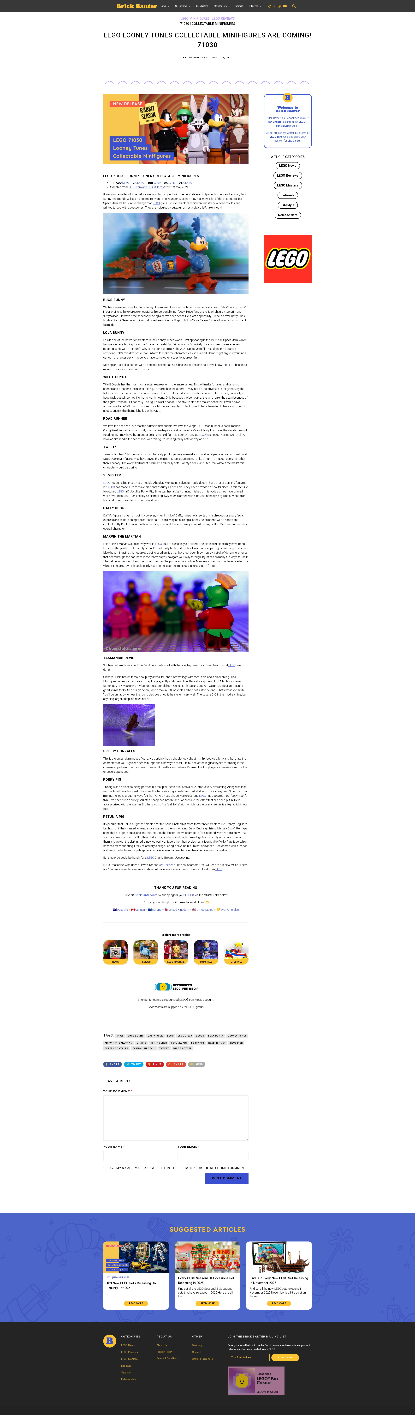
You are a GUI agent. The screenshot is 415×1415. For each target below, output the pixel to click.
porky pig (197, 1042)
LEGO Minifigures (195, 18)
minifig (141, 1042)
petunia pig (179, 1042)
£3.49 (172, 183)
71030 (120, 1035)
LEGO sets (294, 141)
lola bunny (216, 1035)
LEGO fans (276, 137)
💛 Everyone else (227, 910)
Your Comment (117, 1091)
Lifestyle (253, 6)
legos (200, 1035)
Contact (196, 1352)
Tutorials (238, 6)
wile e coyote (182, 1048)
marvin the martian (118, 1042)
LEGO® (189, 895)
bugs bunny (136, 1035)
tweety (164, 1048)
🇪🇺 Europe (154, 910)
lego (170, 1035)
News (163, 6)
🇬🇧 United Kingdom (177, 910)
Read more (136, 1304)
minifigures (159, 1042)
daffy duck (155, 1035)
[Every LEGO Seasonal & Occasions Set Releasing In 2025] (207, 1272)
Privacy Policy (164, 1352)
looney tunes (237, 1035)
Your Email (189, 1146)
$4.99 (140, 183)
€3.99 (157, 183)
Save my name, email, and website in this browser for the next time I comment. (177, 1168)
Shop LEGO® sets (202, 1359)
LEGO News (287, 165)
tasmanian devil (143, 1048)
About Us (162, 1345)
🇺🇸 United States (202, 910)
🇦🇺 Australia (120, 910)
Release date (221, 6)
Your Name (114, 1146)
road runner (216, 1042)
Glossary (197, 1345)
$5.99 (125, 183)
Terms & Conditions (168, 1358)
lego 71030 (185, 1035)
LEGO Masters (201, 6)
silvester (236, 1042)
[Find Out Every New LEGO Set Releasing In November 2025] (279, 1272)
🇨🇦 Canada (138, 910)
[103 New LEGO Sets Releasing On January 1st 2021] (136, 1272)
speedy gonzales (116, 1048)
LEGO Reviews (180, 6)
